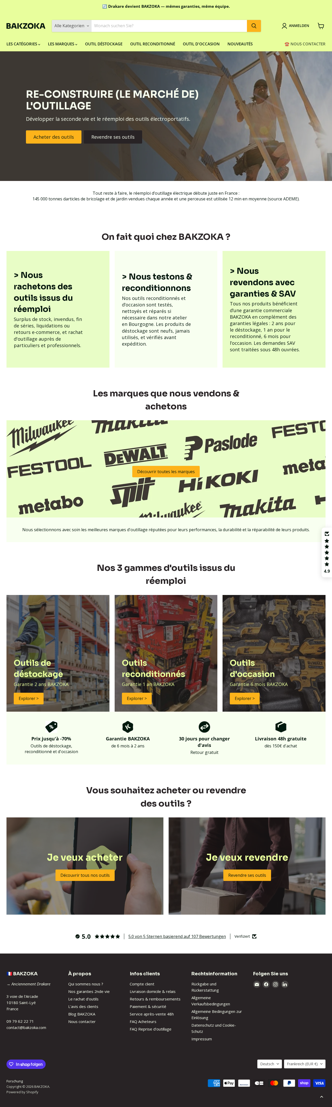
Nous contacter (82, 1021)
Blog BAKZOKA (81, 1014)
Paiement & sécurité (148, 1006)
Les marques (61, 43)
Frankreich (302, 1063)
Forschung (14, 1081)
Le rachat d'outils (83, 998)
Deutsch (267, 1063)
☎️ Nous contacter (305, 43)
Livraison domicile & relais (153, 991)
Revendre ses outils (113, 137)
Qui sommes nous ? (85, 983)
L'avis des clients (83, 1006)
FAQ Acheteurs (143, 1021)
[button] (327, 552)
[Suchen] (254, 26)
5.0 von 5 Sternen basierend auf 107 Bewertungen (177, 936)
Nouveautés (240, 43)
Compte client (142, 983)
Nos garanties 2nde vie (89, 991)
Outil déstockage (103, 43)
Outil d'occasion (201, 43)
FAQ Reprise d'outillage (150, 1029)
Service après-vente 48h (152, 1014)
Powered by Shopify (22, 1092)
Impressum (201, 1038)
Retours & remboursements (155, 998)
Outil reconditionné (152, 43)
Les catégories (22, 43)
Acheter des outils (53, 137)
